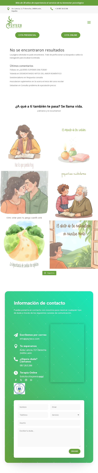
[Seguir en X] (21, 380)
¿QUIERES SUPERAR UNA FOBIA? (33, 69)
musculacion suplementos (20, 81)
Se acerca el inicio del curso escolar (49, 81)
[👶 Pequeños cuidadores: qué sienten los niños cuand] (74, 195)
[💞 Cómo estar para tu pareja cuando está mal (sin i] (24, 195)
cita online (70, 35)
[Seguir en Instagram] (26, 380)
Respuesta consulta (35, 77)
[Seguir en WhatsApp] (31, 380)
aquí (41, 376)
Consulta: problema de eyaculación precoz (38, 85)
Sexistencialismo (16, 77)
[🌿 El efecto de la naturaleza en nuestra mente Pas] (74, 244)
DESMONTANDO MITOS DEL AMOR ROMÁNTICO (41, 73)
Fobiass (13, 69)
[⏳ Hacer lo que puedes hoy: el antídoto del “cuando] (24, 145)
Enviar (74, 451)
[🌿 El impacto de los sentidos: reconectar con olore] (74, 145)
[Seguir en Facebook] (16, 380)
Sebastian (14, 85)
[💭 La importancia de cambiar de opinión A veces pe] (24, 244)
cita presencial (27, 35)
